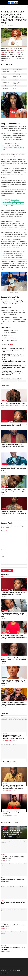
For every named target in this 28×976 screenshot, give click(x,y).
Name (2, 549)
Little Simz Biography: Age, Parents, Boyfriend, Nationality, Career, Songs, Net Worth (13, 356)
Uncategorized (6, 632)
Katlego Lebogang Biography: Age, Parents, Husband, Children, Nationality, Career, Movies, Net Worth (14, 682)
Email (2, 556)
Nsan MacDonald (8, 740)
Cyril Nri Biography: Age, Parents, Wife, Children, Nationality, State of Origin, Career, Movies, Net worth (13, 361)
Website (3, 563)
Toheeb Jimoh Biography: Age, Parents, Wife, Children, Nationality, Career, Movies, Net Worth (14, 350)
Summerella (9, 50)
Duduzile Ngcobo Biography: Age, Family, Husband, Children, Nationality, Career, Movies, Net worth (14, 704)
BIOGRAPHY (5, 400)
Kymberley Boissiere (11, 135)
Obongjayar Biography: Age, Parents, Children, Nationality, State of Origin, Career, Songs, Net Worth (13, 373)
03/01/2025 (15, 790)
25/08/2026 (4, 618)
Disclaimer (19, 970)
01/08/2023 (8, 928)
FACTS (4, 827)
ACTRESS (4, 654)
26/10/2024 (15, 815)
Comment (4, 530)
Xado (3, 25)
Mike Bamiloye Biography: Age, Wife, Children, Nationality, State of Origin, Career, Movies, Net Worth (14, 367)
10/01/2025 (15, 763)
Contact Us (3, 970)
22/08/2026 (4, 640)
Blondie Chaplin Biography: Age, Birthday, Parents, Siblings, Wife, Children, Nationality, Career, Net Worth (13, 737)
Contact (19, 7)
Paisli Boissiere (8, 137)
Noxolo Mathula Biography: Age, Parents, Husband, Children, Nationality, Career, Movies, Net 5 (14, 615)
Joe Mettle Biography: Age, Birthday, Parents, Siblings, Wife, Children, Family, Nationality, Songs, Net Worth (13, 787)
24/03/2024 (9, 836)
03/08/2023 (8, 883)
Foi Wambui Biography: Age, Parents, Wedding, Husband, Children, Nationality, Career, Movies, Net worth (14, 659)
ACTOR (3, 854)
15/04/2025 (15, 740)
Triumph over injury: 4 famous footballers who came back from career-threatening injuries (12, 832)
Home (2, 7)
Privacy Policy (11, 970)
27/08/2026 (4, 472)
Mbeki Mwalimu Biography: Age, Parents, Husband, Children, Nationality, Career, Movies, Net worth (14, 637)
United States (21, 380)
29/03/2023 (10, 25)
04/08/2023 (8, 860)
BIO (14, 7)
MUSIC (8, 7)
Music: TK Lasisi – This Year (11, 762)
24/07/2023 (8, 951)
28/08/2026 (4, 407)
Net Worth (18, 378)
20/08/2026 (4, 685)
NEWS (26, 7)
